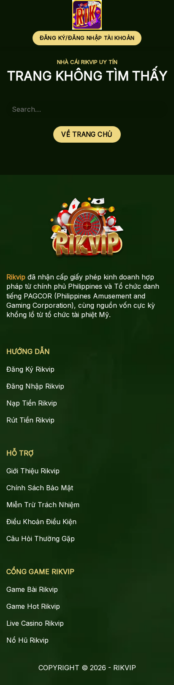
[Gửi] (158, 109)
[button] (162, 15)
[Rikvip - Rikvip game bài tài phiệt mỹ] (87, 15)
